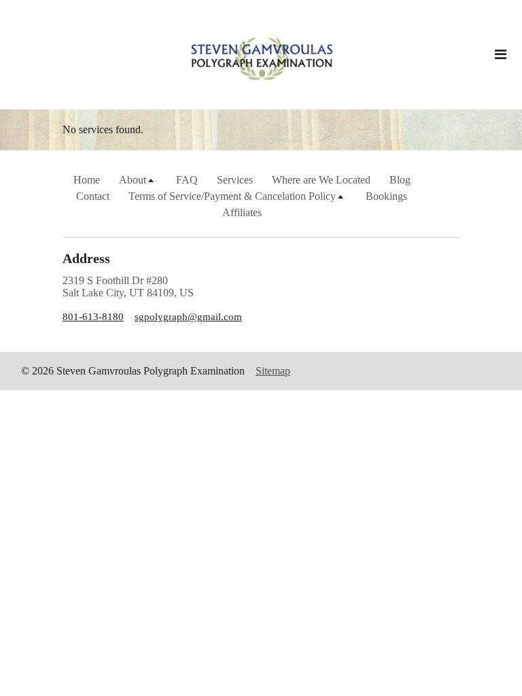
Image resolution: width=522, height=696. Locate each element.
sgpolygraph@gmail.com (188, 316)
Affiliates (242, 212)
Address (86, 258)
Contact (92, 196)
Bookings (386, 196)
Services (235, 180)
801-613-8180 (93, 316)
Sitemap (273, 371)
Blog (400, 180)
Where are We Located (321, 180)
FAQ (187, 180)
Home (86, 180)
